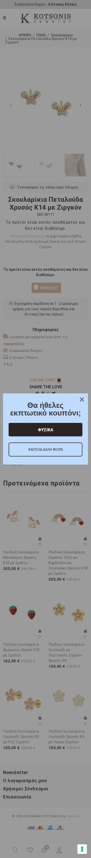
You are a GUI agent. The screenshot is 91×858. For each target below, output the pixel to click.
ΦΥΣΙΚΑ (45, 430)
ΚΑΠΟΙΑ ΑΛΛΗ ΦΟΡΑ (45, 449)
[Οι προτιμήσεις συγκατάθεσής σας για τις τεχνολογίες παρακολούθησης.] (82, 849)
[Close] (82, 399)
